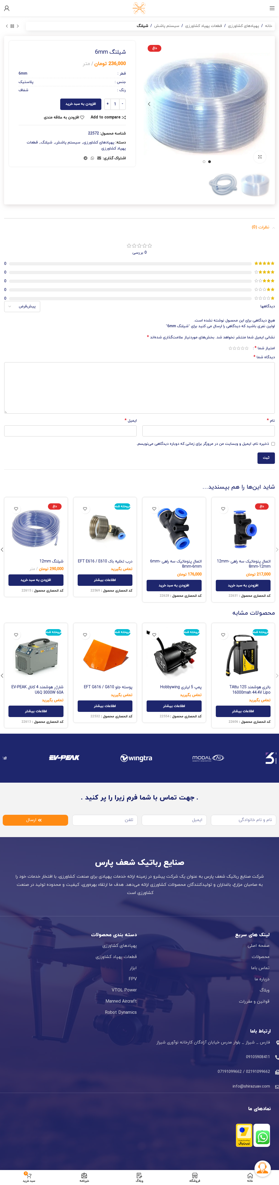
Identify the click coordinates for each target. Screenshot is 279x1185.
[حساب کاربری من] (6, 8)
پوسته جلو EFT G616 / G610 (108, 687)
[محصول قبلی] (17, 26)
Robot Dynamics (121, 1012)
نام (271, 421)
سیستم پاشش (166, 26)
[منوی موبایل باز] (272, 8)
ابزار (133, 968)
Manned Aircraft (121, 1001)
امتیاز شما (264, 348)
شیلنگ (142, 26)
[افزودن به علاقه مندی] (223, 509)
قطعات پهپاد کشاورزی (203, 26)
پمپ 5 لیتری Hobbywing (181, 687)
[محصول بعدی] (7, 26)
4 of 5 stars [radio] (234, 348)
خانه (268, 26)
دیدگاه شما (264, 357)
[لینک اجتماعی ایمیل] (99, 159)
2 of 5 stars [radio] (243, 348)
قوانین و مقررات (254, 1001)
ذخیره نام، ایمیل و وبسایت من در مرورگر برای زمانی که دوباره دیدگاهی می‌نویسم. (203, 443)
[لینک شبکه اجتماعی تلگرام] (85, 159)
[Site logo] (139, 7)
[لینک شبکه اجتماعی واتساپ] (92, 159)
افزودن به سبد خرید (81, 104)
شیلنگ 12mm (51, 561)
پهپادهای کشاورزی (243, 26)
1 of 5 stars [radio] (247, 348)
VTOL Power (124, 990)
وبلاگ (264, 990)
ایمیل (131, 421)
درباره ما (261, 979)
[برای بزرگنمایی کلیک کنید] (260, 157)
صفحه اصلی (258, 945)
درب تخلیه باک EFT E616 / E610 (105, 561)
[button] (243, 585)
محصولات (260, 957)
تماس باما (260, 968)
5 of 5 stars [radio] (230, 348)
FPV (133, 979)
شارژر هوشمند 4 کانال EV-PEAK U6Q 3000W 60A (37, 690)
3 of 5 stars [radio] (238, 348)
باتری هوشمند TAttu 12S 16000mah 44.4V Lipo (250, 690)
